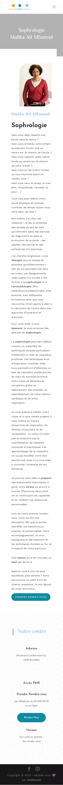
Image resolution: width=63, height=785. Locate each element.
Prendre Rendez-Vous (31, 597)
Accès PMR (31, 683)
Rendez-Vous (31, 717)
